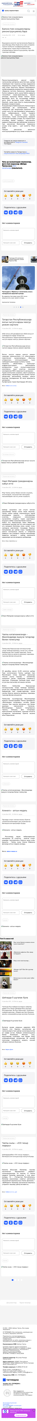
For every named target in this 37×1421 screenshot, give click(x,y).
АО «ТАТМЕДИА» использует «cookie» (12, 1406)
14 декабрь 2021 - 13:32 (8, 35)
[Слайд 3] (18, 307)
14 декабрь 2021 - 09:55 (8, 1149)
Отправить (28, 243)
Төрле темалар (25, 1303)
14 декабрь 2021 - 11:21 (8, 487)
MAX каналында (9, 167)
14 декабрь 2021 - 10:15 (8, 1001)
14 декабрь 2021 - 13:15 (8, 328)
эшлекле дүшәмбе (8, 181)
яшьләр (5, 920)
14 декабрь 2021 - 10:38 (8, 814)
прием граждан (7, 609)
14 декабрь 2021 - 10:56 (8, 643)
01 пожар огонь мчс (8, 454)
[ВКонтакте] (6, 212)
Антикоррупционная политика (10, 1403)
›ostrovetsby (11, 385)
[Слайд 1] (14, 307)
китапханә (6, 784)
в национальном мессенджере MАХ (17, 152)
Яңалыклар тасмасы (9, 24)
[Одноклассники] (11, 212)
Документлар (12, 1303)
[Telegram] (15, 212)
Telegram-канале (21, 142)
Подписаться (21, 1415)
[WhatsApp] (20, 212)
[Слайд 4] (20, 307)
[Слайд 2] (16, 307)
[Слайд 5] (22, 307)
